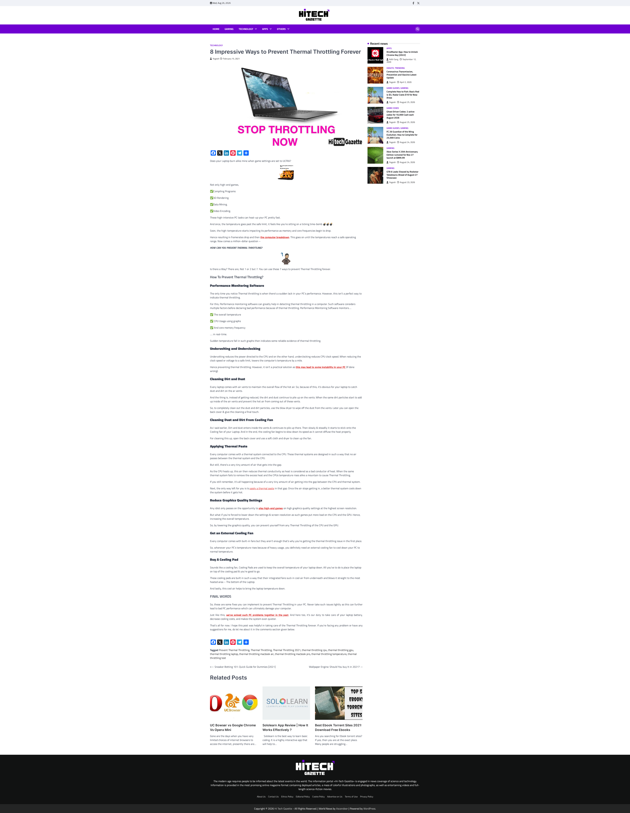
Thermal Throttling (261, 650)
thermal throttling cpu (314, 650)
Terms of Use (351, 796)
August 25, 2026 (407, 102)
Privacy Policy (366, 796)
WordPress (369, 809)
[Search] (417, 29)
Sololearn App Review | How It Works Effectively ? (285, 727)
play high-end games (271, 508)
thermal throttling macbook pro (292, 654)
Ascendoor (342, 809)
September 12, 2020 (401, 61)
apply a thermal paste (261, 488)
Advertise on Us (334, 796)
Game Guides (393, 88)
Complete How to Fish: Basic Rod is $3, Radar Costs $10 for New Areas (403, 94)
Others (281, 29)
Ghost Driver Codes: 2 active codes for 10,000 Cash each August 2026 (400, 115)
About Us (261, 796)
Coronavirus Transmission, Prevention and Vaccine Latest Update (401, 74)
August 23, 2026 (407, 182)
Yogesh (216, 58)
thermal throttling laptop (224, 654)
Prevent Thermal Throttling (234, 650)
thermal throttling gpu (340, 650)
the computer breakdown (274, 237)
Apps (265, 29)
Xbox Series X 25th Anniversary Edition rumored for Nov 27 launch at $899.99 (402, 155)
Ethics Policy (287, 796)
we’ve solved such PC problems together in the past (257, 615)
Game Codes (393, 108)
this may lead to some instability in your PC (321, 367)
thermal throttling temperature (328, 654)
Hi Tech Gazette (283, 809)
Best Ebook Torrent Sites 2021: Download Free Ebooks (338, 727)
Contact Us (273, 796)
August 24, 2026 (407, 142)
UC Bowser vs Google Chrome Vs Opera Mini (233, 727)
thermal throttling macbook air (256, 654)
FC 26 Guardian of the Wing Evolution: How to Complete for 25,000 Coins (402, 135)
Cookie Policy (318, 796)
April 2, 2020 (405, 82)
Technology (246, 29)
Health (390, 68)
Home (216, 29)
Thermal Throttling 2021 (287, 650)
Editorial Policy (303, 796)
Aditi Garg (393, 59)
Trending (400, 68)
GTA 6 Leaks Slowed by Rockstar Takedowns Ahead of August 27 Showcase (402, 175)
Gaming (229, 29)
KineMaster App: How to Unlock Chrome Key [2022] (402, 53)
